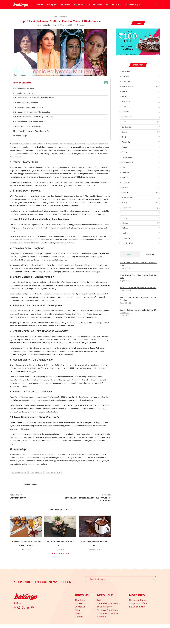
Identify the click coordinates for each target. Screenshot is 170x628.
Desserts (141, 132)
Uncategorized (141, 218)
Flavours (141, 152)
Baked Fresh (141, 76)
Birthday (141, 91)
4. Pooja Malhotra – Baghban (26, 102)
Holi (141, 167)
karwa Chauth (141, 172)
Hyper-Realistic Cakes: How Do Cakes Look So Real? (138, 276)
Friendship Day (141, 157)
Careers (79, 616)
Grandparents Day (141, 162)
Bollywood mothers (19, 473)
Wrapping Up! (21, 136)
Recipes (40, 4)
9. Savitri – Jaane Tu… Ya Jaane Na (28, 126)
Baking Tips (52, 4)
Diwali (141, 137)
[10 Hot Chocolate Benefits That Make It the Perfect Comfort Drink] (95, 526)
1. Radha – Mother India (24, 88)
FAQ (99, 600)
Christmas (141, 122)
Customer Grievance (108, 613)
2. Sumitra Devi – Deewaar (25, 93)
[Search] (156, 4)
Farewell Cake (141, 142)
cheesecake (141, 112)
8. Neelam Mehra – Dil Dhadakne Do (29, 121)
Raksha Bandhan (141, 198)
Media (78, 613)
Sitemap (101, 616)
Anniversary (141, 71)
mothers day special (53, 473)
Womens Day (141, 238)
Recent (130, 254)
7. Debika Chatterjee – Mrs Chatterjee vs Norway (34, 117)
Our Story (80, 600)
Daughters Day (141, 127)
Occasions (65, 4)
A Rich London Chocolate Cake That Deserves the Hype (138, 264)
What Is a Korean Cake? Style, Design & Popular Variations (138, 299)
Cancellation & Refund (109, 603)
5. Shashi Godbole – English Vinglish (29, 107)
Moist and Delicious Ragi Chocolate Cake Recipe (138, 288)
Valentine (141, 223)
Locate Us (80, 607)
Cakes (141, 107)
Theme (141, 213)
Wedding (141, 228)
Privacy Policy (104, 607)
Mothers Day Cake (36, 473)
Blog (77, 610)
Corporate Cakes (137, 600)
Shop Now (97, 4)
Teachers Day (141, 208)
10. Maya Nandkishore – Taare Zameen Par (32, 131)
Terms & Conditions (107, 610)
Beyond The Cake (82, 4)
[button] (13, 535)
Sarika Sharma (51, 25)
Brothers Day (141, 102)
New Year (141, 188)
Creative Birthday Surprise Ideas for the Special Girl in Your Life (139, 311)
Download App (131, 4)
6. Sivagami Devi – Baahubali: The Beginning (32, 112)
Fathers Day (141, 147)
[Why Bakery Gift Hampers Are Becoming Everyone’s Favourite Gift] (26, 526)
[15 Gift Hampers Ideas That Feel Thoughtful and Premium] (60, 526)
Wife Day (141, 233)
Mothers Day (141, 182)
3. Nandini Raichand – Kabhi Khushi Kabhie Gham (34, 98)
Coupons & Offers (138, 603)
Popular (150, 254)
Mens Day (141, 177)
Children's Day (141, 117)
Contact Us (81, 603)
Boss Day (141, 96)
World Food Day (141, 243)
